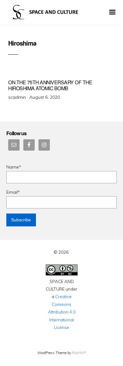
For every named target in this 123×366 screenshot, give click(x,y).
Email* (13, 192)
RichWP (79, 353)
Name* (13, 167)
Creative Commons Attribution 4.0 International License (61, 312)
